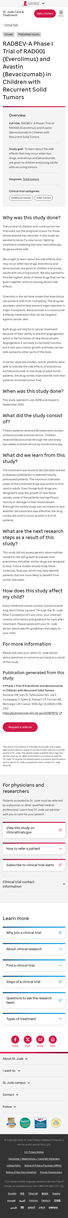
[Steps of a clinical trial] (34, 981)
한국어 (45, 1193)
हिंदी (22, 1207)
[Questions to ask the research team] (34, 1000)
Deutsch (46, 1200)
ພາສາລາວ (53, 1207)
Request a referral (20, 727)
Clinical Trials (11, 24)
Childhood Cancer (21, 197)
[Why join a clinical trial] (34, 932)
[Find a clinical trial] (34, 965)
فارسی (13, 1207)
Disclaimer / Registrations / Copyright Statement (34, 1158)
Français (33, 1200)
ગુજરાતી (31, 1207)
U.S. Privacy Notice (34, 1152)
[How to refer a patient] (34, 848)
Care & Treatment (13, 13)
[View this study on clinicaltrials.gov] (34, 830)
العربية (22, 1200)
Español (12, 1193)
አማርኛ (42, 1207)
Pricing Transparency (51, 1172)
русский (11, 1200)
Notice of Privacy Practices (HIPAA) (42, 1165)
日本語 (57, 1200)
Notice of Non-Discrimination (21, 1172)
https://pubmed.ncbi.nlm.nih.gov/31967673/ (30, 713)
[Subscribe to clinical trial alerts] (34, 865)
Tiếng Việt (33, 1193)
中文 (22, 1193)
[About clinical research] (34, 949)
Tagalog (56, 1193)
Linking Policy (14, 1165)
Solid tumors (31, 179)
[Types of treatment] (34, 1019)
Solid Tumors (43, 197)
